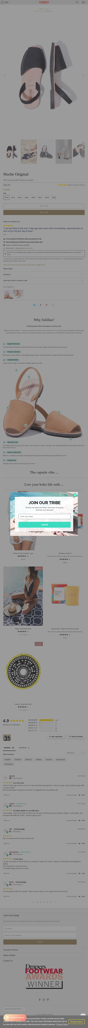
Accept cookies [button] (77, 1022)
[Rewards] (15, 1017)
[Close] (75, 495)
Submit (44, 525)
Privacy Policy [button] (62, 1024)
